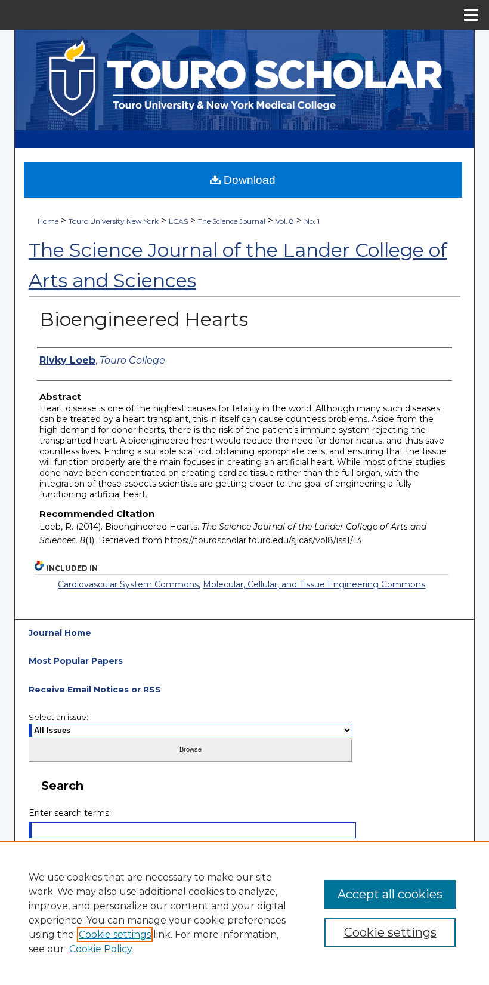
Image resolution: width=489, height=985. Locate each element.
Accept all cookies (390, 894)
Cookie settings (115, 934)
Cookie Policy (100, 949)
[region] (244, 913)
